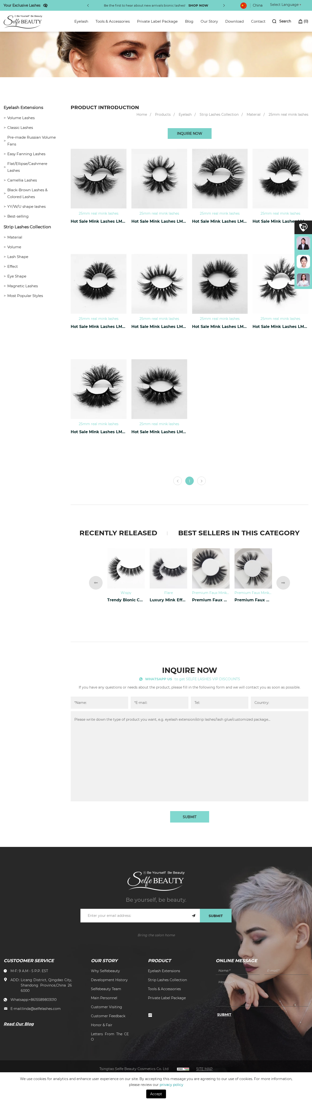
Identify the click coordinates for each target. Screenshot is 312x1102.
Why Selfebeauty (105, 970)
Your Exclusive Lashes (22, 5)
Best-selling (18, 216)
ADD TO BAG (98, 235)
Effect (12, 266)
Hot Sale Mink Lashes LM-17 (220, 221)
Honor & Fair (101, 1025)
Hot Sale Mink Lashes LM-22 (220, 326)
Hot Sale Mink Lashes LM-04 (99, 221)
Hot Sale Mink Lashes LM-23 (280, 326)
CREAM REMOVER (126, 599)
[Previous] (88, 5)
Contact (258, 21)
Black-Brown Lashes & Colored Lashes (27, 193)
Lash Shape (17, 256)
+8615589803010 (43, 999)
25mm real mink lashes (288, 114)
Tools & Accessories (113, 21)
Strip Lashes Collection (27, 226)
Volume (14, 246)
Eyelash (81, 21)
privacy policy (171, 1084)
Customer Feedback (108, 1016)
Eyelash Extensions (23, 107)
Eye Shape (16, 276)
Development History (109, 979)
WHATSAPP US (158, 679)
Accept (156, 1094)
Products (163, 114)
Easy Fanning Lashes (26, 153)
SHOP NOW (198, 5)
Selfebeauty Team (106, 989)
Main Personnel (104, 998)
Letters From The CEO (110, 1037)
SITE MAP (204, 1068)
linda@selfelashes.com (41, 1008)
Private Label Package (157, 21)
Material (14, 237)
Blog (189, 21)
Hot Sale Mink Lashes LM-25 (99, 431)
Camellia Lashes (22, 180)
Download (234, 21)
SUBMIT (189, 817)
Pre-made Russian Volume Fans (31, 140)
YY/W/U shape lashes (26, 206)
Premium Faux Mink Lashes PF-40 (211, 599)
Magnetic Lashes (22, 285)
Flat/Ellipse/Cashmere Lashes (27, 167)
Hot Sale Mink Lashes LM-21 (159, 326)
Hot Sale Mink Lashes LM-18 (280, 221)
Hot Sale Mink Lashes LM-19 (99, 326)
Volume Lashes (21, 117)
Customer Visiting (106, 1007)
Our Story (209, 21)
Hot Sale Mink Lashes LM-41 (159, 431)
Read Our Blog (19, 1023)
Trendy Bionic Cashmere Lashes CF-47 (253, 599)
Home (141, 114)
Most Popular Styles (25, 295)
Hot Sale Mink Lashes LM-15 (159, 221)
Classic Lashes (20, 127)
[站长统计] (183, 1068)
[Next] (224, 5)
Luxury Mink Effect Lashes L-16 (168, 599)
